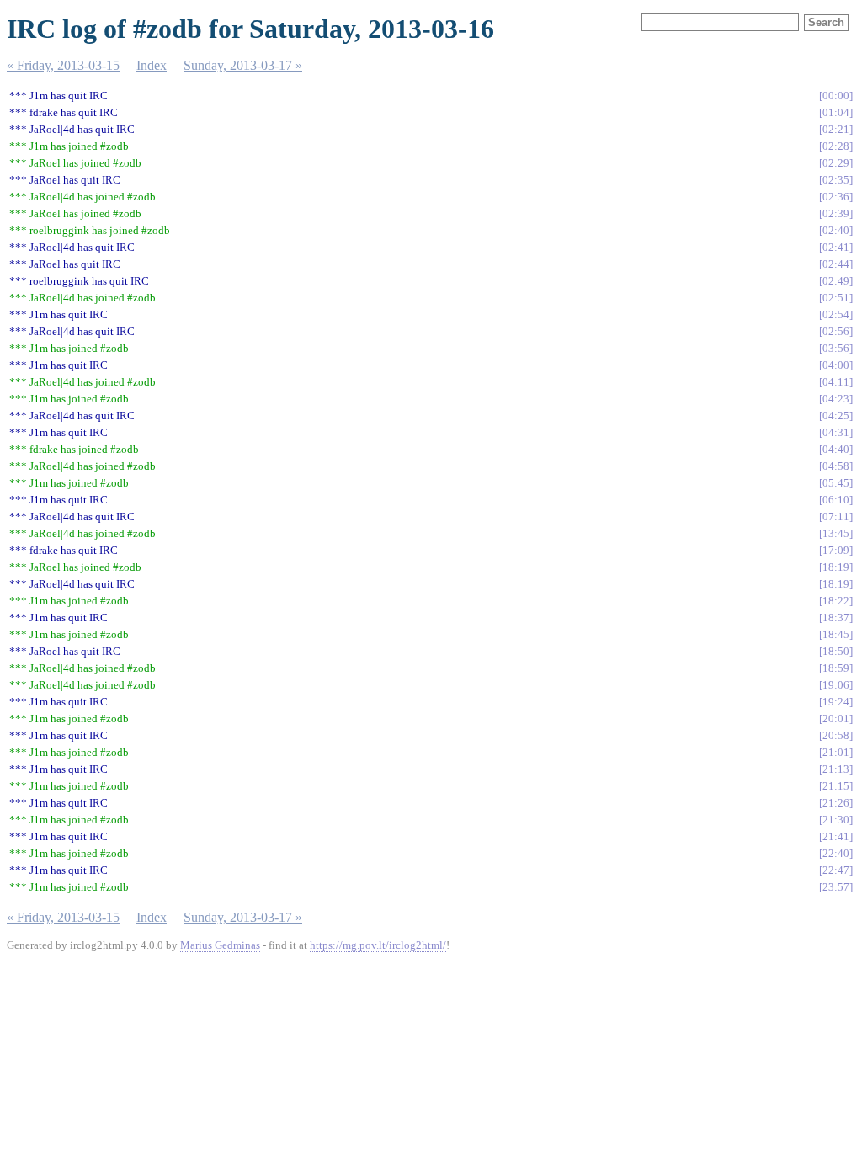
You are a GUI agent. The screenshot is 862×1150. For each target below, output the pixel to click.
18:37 (835, 617)
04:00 (835, 365)
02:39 (835, 213)
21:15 (835, 786)
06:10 (835, 499)
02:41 (835, 247)
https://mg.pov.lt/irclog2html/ (378, 945)
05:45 (835, 483)
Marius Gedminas (220, 945)
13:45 (835, 533)
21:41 (835, 836)
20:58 (835, 735)
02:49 (835, 280)
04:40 (835, 449)
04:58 (835, 466)
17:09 (835, 550)
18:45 (835, 634)
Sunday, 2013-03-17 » (243, 65)
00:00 (835, 95)
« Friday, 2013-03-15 (63, 65)
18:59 (835, 668)
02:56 (835, 331)
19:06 (835, 685)
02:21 (835, 129)
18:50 (835, 651)
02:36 (835, 196)
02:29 (835, 163)
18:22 (835, 600)
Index (151, 65)
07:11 (835, 516)
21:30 (835, 819)
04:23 (835, 398)
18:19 (835, 567)
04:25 (835, 415)
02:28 (835, 146)
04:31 (835, 432)
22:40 (835, 853)
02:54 (835, 314)
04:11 (835, 381)
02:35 (835, 179)
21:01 (835, 752)
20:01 (835, 718)
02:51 (835, 297)
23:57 (835, 887)
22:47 (835, 870)
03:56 (835, 348)
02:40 (835, 230)
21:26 (835, 802)
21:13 (835, 769)
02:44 (835, 264)
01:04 (835, 112)
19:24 (835, 701)
